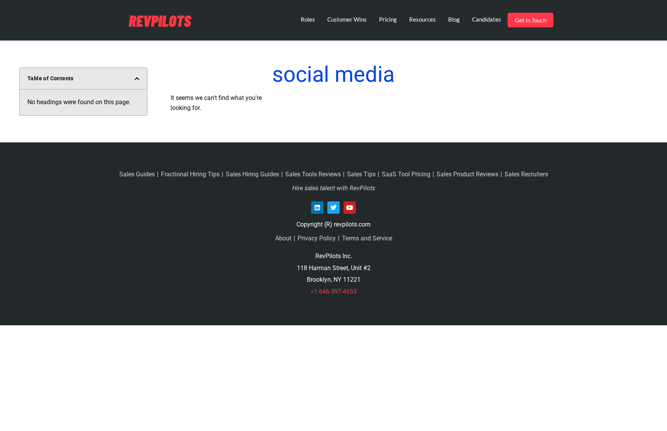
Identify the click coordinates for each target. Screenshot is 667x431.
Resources (422, 19)
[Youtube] (350, 207)
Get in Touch (530, 20)
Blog (454, 19)
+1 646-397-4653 (333, 291)
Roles (308, 19)
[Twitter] (333, 207)
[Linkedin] (317, 207)
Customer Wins (347, 19)
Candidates (486, 19)
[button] (137, 78)
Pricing (388, 19)
